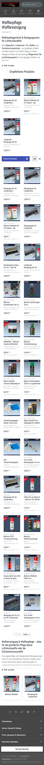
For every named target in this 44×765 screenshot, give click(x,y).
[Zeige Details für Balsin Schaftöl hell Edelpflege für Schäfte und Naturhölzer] (32, 407)
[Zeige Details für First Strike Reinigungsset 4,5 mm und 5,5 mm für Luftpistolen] (32, 602)
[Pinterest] (34, 712)
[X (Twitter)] (16, 712)
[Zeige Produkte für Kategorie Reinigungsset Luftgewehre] (32, 684)
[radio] (34, 158)
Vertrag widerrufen (22, 749)
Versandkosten (24, 756)
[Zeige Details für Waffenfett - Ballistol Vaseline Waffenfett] (12, 328)
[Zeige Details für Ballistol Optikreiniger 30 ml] (32, 289)
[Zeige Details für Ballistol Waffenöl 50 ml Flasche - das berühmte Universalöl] (32, 87)
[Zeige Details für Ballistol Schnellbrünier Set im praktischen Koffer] (12, 289)
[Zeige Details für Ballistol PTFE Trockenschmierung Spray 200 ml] (12, 523)
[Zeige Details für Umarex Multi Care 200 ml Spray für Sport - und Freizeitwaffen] (12, 563)
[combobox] (31, 4)
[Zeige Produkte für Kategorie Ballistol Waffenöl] (11, 684)
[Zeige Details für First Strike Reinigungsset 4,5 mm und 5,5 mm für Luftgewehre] (32, 447)
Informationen (7, 721)
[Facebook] (10, 712)
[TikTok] (22, 712)
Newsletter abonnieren (10, 741)
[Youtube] (28, 712)
